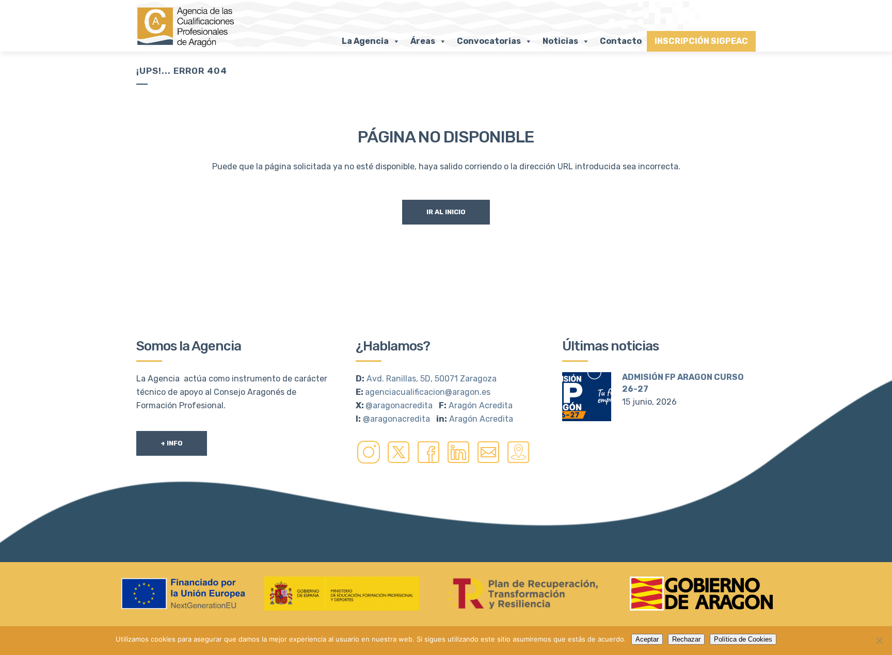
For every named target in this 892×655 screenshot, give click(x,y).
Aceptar (647, 639)
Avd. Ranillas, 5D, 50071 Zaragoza (432, 379)
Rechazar (686, 639)
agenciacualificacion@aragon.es (427, 392)
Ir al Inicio (446, 212)
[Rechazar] (879, 640)
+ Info (172, 443)
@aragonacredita (399, 405)
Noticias (560, 41)
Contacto (621, 41)
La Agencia (365, 41)
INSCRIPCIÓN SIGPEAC (701, 41)
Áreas (422, 41)
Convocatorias (489, 41)
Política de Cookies (743, 639)
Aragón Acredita (481, 405)
